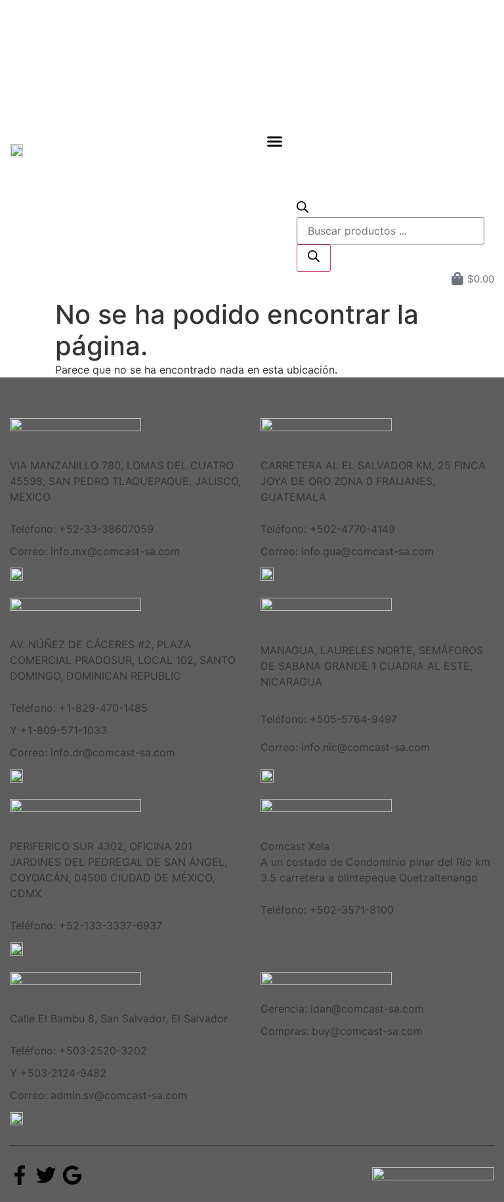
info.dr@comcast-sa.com (113, 752)
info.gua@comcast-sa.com (367, 551)
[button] (274, 140)
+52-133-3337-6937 (110, 925)
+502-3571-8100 (352, 909)
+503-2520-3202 (103, 1050)
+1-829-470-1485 (103, 707)
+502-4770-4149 (352, 528)
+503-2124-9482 (63, 1072)
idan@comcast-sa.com (367, 1008)
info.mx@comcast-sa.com (115, 551)
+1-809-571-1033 (63, 730)
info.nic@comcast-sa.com (365, 747)
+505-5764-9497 (353, 719)
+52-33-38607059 (106, 528)
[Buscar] (314, 258)
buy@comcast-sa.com (367, 1030)
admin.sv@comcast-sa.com (119, 1095)
